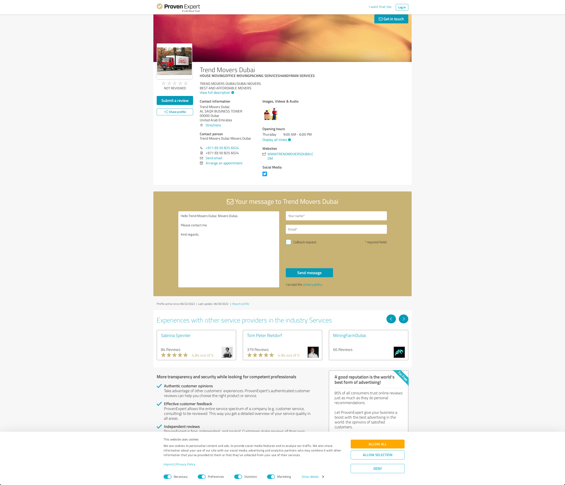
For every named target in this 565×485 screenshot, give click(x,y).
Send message (309, 272)
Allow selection (377, 454)
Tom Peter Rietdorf (264, 335)
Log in (402, 7)
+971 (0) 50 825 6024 (222, 147)
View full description (215, 92)
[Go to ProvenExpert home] (178, 8)
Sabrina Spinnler (176, 335)
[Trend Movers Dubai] (174, 61)
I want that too (380, 6)
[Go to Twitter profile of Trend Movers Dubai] (265, 176)
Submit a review (175, 100)
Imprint (169, 464)
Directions (213, 125)
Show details (310, 477)
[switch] (202, 476)
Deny (377, 468)
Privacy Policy (185, 464)
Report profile (240, 304)
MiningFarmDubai (349, 335)
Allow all (378, 444)
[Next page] (403, 319)
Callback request (304, 242)
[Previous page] (391, 319)
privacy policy (312, 284)
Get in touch (393, 19)
